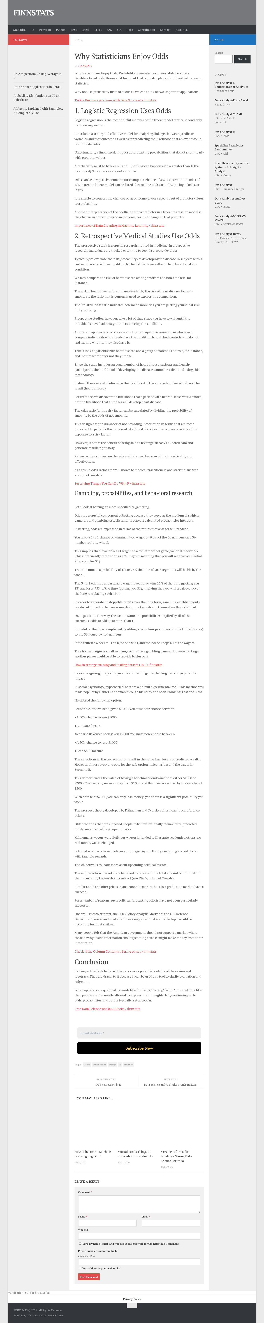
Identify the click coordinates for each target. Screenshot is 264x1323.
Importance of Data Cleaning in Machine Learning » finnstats (119, 225)
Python (61, 30)
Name (82, 1216)
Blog (79, 40)
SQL (119, 30)
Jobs (130, 30)
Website (83, 1229)
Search (219, 52)
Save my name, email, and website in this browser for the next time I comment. (130, 1243)
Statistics (19, 30)
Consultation (146, 30)
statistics (128, 1064)
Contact (165, 30)
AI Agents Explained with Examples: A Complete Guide (38, 110)
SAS (109, 30)
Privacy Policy (132, 1299)
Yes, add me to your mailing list (101, 1268)
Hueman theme (56, 1315)
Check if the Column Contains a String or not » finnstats (115, 951)
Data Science (99, 1064)
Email (146, 1216)
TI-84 (98, 30)
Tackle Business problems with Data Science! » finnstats (115, 100)
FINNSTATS (33, 13)
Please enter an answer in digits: (98, 1251)
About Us (181, 30)
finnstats (85, 65)
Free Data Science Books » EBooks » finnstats (107, 1008)
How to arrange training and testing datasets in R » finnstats (118, 664)
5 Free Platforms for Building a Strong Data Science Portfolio (176, 1156)
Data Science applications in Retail (37, 87)
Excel (85, 30)
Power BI (45, 30)
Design (112, 1064)
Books (87, 1064)
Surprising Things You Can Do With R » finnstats (110, 483)
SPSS (74, 30)
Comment (85, 1192)
